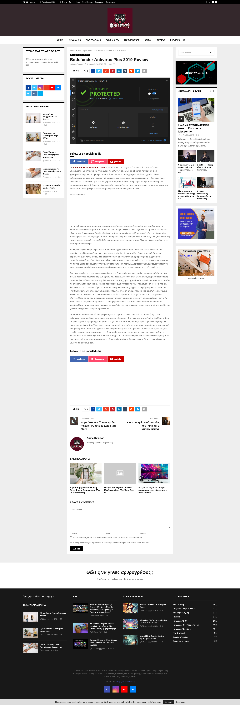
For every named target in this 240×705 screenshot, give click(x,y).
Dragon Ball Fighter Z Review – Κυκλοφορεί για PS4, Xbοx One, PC (119, 490)
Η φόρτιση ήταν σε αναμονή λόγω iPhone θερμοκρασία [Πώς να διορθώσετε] (85, 490)
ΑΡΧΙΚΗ (60, 40)
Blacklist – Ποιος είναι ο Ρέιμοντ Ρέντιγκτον (205, 167)
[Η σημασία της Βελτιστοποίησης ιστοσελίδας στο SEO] (187, 182)
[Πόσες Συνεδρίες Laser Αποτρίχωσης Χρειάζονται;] (33, 156)
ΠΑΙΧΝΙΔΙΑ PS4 (112, 40)
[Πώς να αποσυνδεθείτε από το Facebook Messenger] (196, 110)
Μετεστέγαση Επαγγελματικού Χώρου (50, 116)
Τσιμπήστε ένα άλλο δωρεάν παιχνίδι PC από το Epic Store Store (98, 426)
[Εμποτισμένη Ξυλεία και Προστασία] (33, 189)
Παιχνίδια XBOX (180, 621)
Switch (148, 40)
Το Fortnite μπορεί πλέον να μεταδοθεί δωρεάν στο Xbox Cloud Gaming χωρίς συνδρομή (103, 626)
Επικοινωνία (110, 2)
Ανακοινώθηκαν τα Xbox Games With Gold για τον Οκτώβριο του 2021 (103, 642)
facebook (81, 161)
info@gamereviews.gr (125, 681)
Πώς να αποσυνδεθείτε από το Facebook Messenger (193, 128)
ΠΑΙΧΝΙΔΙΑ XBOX (131, 40)
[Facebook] (107, 689)
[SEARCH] (211, 52)
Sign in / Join (67, 2)
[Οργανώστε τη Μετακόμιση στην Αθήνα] (33, 137)
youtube (117, 161)
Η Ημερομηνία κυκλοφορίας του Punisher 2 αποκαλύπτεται (143, 426)
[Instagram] (115, 689)
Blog (78, 2)
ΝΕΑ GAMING (75, 40)
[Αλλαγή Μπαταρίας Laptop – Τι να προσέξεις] (205, 182)
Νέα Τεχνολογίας (76, 55)
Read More (180, 702)
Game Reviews (77, 64)
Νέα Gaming (178, 605)
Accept (168, 702)
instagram (99, 161)
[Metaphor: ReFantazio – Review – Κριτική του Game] (130, 624)
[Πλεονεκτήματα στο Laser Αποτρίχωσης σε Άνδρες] (33, 173)
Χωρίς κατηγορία (181, 641)
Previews (175, 40)
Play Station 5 (93, 40)
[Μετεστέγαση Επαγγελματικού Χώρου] (33, 118)
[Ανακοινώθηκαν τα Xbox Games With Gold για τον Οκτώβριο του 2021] (80, 644)
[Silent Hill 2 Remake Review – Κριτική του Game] (130, 640)
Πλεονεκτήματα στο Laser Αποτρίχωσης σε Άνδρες (52, 171)
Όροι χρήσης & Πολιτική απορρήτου (39, 596)
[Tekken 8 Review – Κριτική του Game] (130, 608)
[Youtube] (124, 689)
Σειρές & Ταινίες (180, 637)
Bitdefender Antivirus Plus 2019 (89, 167)
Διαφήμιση (99, 2)
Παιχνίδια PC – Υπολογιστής (186, 625)
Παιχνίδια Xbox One (182, 629)
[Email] (133, 689)
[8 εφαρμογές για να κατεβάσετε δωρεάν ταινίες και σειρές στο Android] (187, 156)
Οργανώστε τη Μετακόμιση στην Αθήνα (50, 135)
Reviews (161, 40)
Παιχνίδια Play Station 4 (184, 609)
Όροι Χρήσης (87, 2)
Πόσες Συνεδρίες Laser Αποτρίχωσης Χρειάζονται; (51, 154)
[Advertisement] (120, 210)
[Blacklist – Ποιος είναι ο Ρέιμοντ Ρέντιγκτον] (205, 156)
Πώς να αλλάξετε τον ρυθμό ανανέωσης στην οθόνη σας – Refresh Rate (152, 490)
